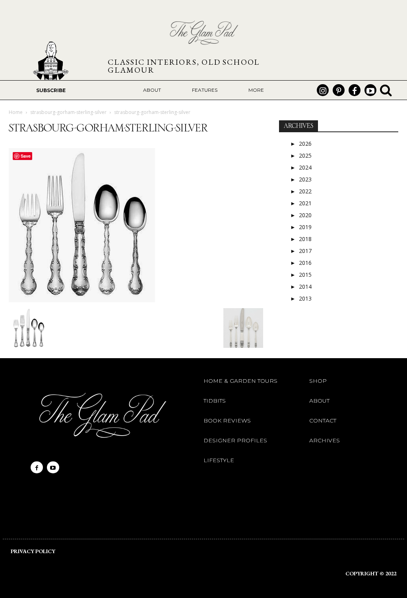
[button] (385, 90)
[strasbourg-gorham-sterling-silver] (82, 300)
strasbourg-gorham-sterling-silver (68, 112)
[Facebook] (354, 90)
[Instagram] (323, 90)
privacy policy (33, 551)
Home (16, 112)
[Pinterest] (339, 90)
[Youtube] (370, 90)
